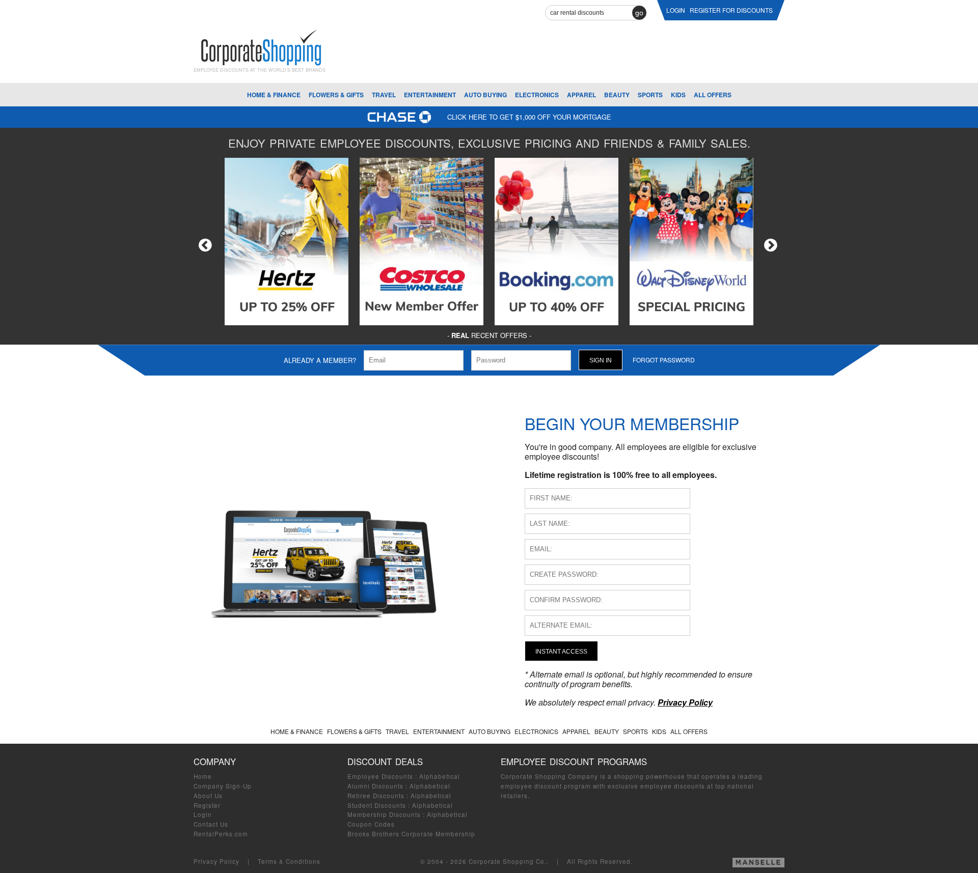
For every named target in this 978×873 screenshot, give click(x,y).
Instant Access (561, 651)
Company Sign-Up (223, 786)
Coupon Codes (371, 824)
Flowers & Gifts (336, 94)
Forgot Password (664, 359)
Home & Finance (274, 94)
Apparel (581, 94)
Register (207, 805)
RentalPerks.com (221, 834)
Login (203, 814)
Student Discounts (376, 805)
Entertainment (430, 94)
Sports (650, 94)
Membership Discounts (384, 814)
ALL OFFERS (712, 94)
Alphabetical (439, 776)
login (675, 10)
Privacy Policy (216, 861)
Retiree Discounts (375, 796)
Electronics (537, 94)
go (639, 13)
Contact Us (211, 824)
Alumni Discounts (375, 786)
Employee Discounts (380, 776)
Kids (678, 94)
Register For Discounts (731, 10)
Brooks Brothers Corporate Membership (411, 834)
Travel (384, 94)
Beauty (617, 94)
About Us (208, 796)
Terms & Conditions (289, 861)
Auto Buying (485, 94)
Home (203, 776)
